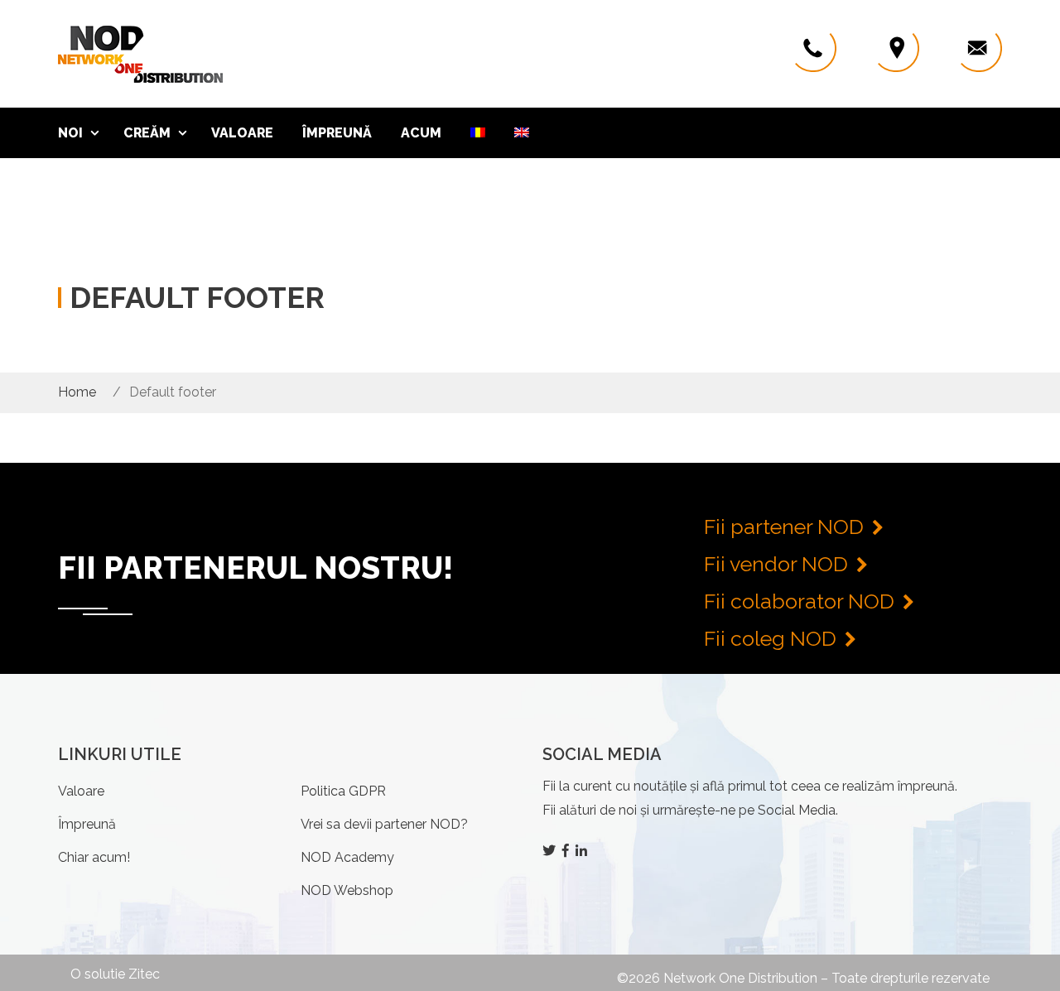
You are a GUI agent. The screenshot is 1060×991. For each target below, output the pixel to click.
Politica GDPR (343, 791)
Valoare (242, 133)
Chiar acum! (94, 857)
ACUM (421, 133)
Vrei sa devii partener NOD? (384, 824)
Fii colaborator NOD (799, 601)
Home (77, 392)
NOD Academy (347, 857)
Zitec (144, 974)
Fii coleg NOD (770, 638)
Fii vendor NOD (776, 563)
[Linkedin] (583, 851)
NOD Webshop (347, 890)
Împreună (337, 133)
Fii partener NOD (784, 526)
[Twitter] (550, 851)
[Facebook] (567, 851)
